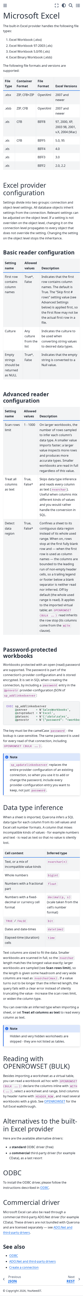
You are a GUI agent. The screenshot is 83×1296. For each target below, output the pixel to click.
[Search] (70, 5)
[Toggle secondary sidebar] (77, 5)
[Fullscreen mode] (56, 5)
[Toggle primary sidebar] (5, 5)
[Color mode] (63, 5)
